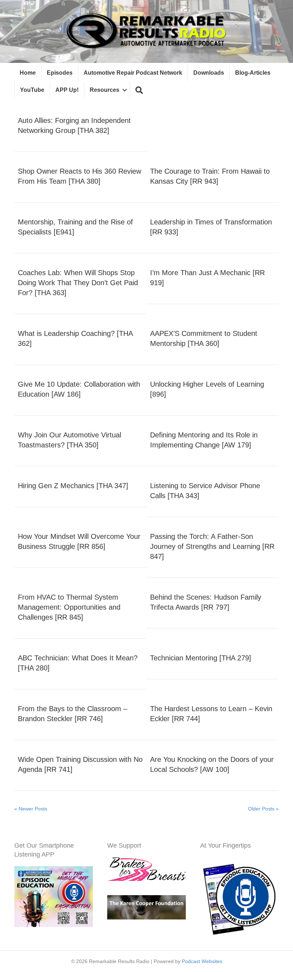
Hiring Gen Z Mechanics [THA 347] (73, 486)
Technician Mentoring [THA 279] (200, 658)
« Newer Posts (30, 809)
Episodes (60, 73)
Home (28, 73)
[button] (139, 90)
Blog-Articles (252, 73)
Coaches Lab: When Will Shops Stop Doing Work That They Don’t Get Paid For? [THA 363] (78, 283)
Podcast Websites (202, 961)
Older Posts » (263, 809)
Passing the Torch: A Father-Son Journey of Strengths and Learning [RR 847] (212, 546)
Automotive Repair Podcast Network (133, 73)
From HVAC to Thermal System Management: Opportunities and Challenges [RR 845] (69, 607)
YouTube (32, 90)
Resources (104, 90)
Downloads (208, 73)
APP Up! (67, 90)
